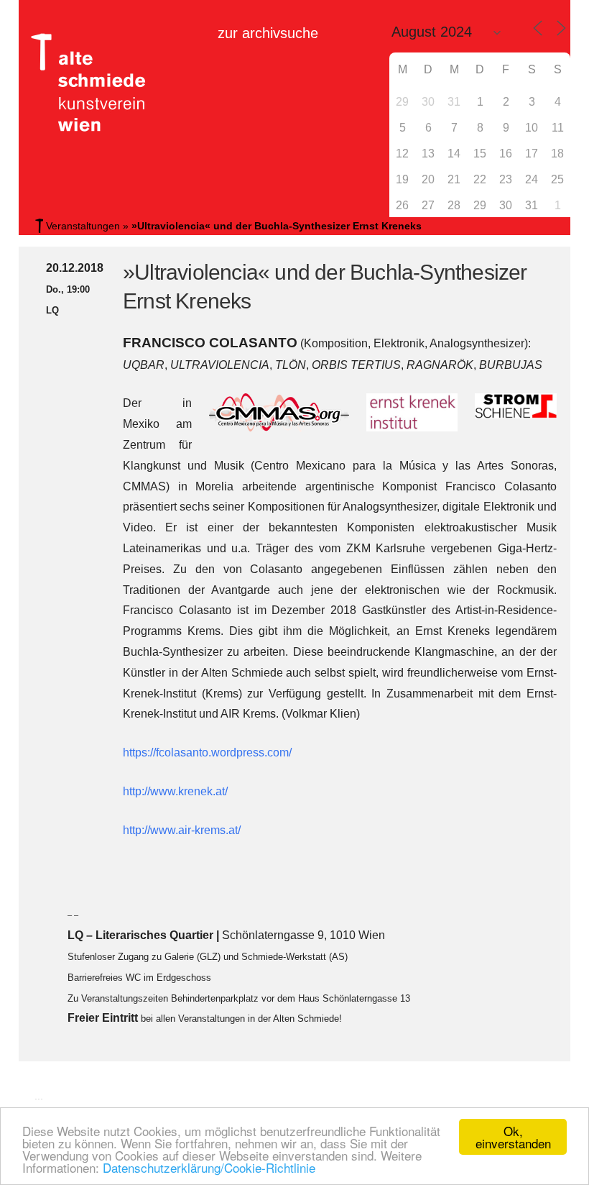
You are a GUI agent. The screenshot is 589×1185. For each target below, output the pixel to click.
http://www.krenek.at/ (175, 791)
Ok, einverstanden (513, 1137)
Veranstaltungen (83, 226)
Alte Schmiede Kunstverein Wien (83, 83)
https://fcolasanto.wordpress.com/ (207, 752)
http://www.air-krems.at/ (182, 830)
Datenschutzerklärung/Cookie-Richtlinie (209, 1167)
